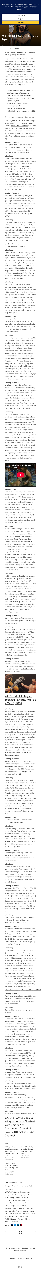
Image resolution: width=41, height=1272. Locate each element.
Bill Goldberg (9, 1197)
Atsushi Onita (27, 1195)
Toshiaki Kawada (11, 1219)
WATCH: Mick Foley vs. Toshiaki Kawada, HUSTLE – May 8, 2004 (20, 699)
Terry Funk (24, 1216)
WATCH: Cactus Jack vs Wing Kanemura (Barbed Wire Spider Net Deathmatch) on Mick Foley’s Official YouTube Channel (20, 1126)
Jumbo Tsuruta (10, 1203)
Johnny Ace (24, 1200)
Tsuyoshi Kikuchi (24, 1219)
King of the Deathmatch (13, 1208)
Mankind (8, 1211)
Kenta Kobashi (21, 1206)
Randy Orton (30, 1214)
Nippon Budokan (19, 1214)
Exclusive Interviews (20, 1186)
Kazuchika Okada (23, 1203)
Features (32, 1186)
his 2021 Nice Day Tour (19, 126)
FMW (26, 1197)
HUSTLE (16, 1200)
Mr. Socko (8, 1214)
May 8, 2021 (31, 111)
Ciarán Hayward (27, 64)
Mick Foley (16, 1211)
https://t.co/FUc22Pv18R (16, 108)
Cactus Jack (19, 1197)
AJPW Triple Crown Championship (17, 1192)
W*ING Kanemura (11, 1222)
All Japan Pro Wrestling (13, 1195)
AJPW (11, 1189)
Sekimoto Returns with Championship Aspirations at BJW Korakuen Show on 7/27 (11, 1151)
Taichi (17, 1216)
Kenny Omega (10, 1206)
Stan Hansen (9, 1216)
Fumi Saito (9, 1200)
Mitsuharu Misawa (27, 1211)
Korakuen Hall (28, 1208)
